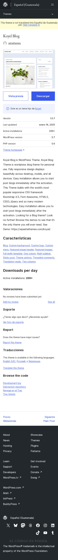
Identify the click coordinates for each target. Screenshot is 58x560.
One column (30, 253)
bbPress (9, 498)
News (6, 440)
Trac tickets (9, 394)
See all (51, 302)
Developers (9, 472)
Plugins (35, 445)
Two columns (29, 261)
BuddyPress (11, 504)
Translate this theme (13, 368)
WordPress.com (13, 487)
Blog (5, 245)
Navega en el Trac (12, 390)
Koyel (38, 108)
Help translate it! (31, 25)
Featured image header (22, 249)
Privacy (7, 451)
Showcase (37, 434)
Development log (12, 383)
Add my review (10, 302)
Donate (36, 472)
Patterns (35, 451)
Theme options (24, 257)
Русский (21, 361)
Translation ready (12, 261)
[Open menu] (53, 4)
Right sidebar (44, 253)
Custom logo (37, 245)
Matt (7, 493)
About (6, 434)
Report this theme (12, 342)
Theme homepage (12, 150)
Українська (34, 361)
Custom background (19, 245)
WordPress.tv (12, 477)
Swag (35, 477)
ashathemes (14, 43)
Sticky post (9, 257)
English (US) (9, 361)
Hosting (7, 445)
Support (7, 466)
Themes (7, 14)
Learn (6, 461)
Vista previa (15, 96)
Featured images (43, 249)
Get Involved (38, 461)
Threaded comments (43, 257)
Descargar (43, 96)
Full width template (12, 253)
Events (35, 466)
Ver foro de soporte (13, 322)
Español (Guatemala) (22, 517)
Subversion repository (14, 386)
